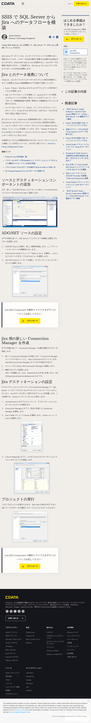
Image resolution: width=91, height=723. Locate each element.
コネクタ (50, 632)
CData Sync (30, 632)
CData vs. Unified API (54, 654)
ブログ (8, 680)
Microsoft (29, 683)
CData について (72, 632)
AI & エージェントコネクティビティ (55, 642)
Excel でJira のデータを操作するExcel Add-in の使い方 (33, 167)
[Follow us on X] (53, 37)
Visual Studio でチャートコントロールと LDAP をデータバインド (77, 184)
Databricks (30, 676)
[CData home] (10, 4)
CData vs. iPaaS (52, 651)
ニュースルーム (72, 639)
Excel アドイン (11, 653)
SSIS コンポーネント (33, 639)
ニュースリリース (73, 636)
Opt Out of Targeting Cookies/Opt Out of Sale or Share (69, 716)
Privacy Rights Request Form (19, 712)
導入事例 (9, 676)
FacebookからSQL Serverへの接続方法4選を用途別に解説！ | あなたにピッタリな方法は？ (77, 157)
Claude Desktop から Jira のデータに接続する (26, 171)
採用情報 (70, 653)
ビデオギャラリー (12, 694)
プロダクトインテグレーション (55, 637)
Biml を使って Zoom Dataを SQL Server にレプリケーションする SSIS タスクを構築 (77, 167)
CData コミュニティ (13, 673)
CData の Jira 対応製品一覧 (16, 157)
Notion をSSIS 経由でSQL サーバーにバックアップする (77, 124)
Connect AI (30, 636)
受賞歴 (69, 643)
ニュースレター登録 (12, 687)
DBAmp (29, 643)
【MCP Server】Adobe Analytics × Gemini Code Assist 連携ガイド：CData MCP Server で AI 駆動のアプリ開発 (77, 114)
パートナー (50, 647)
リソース (9, 683)
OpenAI (28, 690)
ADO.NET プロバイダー (14, 639)
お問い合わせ (80, 4)
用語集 (8, 690)
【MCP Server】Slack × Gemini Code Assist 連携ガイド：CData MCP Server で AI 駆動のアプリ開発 (77, 195)
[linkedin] (7, 611)
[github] (19, 611)
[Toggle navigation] (23, 3)
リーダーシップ (72, 646)
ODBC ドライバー (12, 632)
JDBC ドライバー (12, 636)
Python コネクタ (11, 643)
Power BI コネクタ (12, 657)
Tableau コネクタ (12, 660)
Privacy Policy (20, 710)
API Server (9, 646)
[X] (11, 611)
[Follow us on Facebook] (50, 37)
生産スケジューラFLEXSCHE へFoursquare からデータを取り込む (77, 131)
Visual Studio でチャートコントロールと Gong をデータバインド (77, 147)
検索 (69, 3)
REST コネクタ (11, 650)
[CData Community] (23, 611)
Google (28, 680)
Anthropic (29, 673)
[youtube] (15, 611)
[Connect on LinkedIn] (57, 37)
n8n (27, 687)
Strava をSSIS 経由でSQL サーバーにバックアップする (77, 139)
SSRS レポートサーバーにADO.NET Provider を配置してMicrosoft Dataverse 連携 (77, 176)
